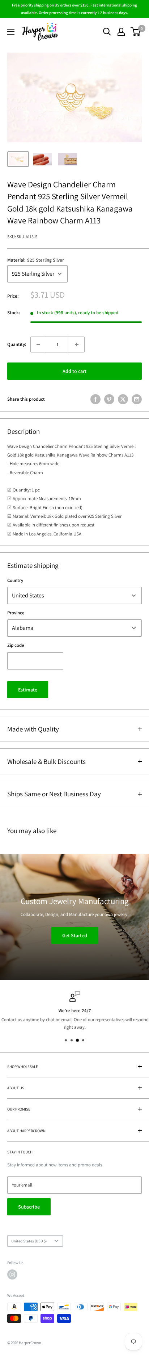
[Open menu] (10, 32)
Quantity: (16, 344)
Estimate (27, 689)
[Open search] (107, 32)
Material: (35, 260)
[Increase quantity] (76, 344)
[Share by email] (137, 399)
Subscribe (29, 1206)
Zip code (15, 645)
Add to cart (74, 371)
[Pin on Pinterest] (109, 399)
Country (15, 580)
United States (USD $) (29, 1240)
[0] (135, 31)
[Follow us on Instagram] (12, 1274)
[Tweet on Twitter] (123, 399)
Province (16, 613)
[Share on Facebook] (95, 399)
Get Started (74, 935)
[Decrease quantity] (38, 344)
